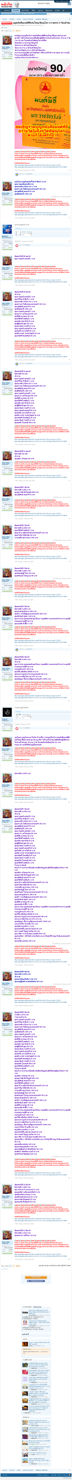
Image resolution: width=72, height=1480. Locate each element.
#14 (69, 766)
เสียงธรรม (49, 10)
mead (33, 1454)
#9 (69, 561)
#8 (69, 518)
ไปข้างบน (65, 1475)
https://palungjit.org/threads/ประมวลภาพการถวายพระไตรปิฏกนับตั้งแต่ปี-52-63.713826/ (41, 167)
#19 (69, 1223)
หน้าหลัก (59, 1475)
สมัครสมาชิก (36, 1277)
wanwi (30, 1346)
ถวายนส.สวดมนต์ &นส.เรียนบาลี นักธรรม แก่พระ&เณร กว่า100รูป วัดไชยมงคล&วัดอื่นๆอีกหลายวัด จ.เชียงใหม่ (39, 1408)
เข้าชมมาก (26, 1417)
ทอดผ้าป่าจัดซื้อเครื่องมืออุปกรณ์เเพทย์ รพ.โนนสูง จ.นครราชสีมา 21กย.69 (39, 1460)
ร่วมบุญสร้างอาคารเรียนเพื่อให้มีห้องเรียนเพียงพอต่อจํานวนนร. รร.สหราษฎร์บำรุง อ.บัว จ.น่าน (39, 1386)
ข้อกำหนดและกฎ (67, 1478)
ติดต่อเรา (46, 1475)
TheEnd (4, 719)
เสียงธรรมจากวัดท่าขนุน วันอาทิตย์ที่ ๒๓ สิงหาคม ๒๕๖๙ (39, 1441)
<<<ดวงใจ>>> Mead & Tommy (37, 1453)
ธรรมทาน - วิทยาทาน (11, 25)
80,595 (10, 244)
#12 (69, 700)
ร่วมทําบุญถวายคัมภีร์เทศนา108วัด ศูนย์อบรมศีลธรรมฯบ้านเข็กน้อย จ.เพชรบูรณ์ (39, 1379)
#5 (69, 359)
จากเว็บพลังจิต (27, 1307)
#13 (69, 724)
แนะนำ (25, 1339)
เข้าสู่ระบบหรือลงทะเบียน (62, 1)
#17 (69, 1005)
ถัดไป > (18, 30)
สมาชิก (57, 10)
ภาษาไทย (4, 1475)
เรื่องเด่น (17, 13)
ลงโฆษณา (40, 1475)
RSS (69, 1475)
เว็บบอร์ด (16, 10)
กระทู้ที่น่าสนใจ (27, 1360)
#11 (69, 645)
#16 (69, 965)
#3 (69, 241)
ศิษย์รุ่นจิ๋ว (5, 236)
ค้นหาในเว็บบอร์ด (7, 13)
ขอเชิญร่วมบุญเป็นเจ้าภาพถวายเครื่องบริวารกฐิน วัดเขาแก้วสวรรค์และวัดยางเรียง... (39, 1422)
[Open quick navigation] (69, 19)
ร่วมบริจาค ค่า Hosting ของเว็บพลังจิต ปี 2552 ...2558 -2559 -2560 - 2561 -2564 (39, 1322)
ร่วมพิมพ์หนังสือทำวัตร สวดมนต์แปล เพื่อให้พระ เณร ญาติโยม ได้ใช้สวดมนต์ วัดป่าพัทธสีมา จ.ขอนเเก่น (39, 1400)
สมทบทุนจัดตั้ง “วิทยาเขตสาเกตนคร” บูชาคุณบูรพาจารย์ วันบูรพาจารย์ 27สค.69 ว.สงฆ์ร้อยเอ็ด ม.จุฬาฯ (39, 1372)
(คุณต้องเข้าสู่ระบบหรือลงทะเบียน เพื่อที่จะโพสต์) (55, 1265)
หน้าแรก (7, 10)
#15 (69, 802)
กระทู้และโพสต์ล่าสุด (28, 13)
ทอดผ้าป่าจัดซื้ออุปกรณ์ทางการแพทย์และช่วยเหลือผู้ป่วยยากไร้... (39, 1447)
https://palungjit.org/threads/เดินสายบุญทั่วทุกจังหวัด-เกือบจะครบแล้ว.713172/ (38, 165)
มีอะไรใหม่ (25, 10)
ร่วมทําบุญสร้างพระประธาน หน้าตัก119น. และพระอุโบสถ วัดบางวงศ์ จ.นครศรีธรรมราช (39, 1429)
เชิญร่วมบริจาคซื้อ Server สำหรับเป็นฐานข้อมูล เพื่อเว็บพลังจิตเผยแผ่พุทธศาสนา (39, 1312)
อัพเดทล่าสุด (37, 1307)
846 (11, 726)
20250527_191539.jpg (27, 231)
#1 (69, 170)
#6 (69, 444)
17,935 (10, 54)
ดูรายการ (29, 174)
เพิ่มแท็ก (6, 27)
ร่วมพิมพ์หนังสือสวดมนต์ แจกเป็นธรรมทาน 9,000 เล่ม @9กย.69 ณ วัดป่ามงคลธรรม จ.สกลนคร (38, 1364)
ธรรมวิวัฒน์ (32, 1315)
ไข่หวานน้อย (28, 25)
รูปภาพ (40, 10)
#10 (69, 599)
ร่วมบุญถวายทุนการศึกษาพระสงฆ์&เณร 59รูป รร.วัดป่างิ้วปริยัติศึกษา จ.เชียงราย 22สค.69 (38, 1393)
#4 (69, 285)
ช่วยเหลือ (53, 1475)
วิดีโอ (33, 10)
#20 (69, 1259)
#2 (69, 218)
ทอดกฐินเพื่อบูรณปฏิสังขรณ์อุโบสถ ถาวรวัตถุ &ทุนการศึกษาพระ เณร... (39, 1435)
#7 (69, 480)
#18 (69, 1178)
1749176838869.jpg (26, 714)
